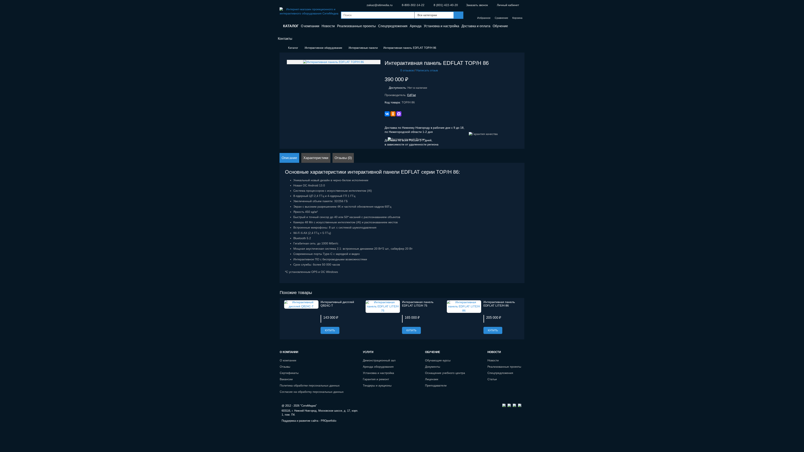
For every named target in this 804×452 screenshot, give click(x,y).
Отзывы (285, 366)
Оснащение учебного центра (445, 373)
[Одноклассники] (393, 113)
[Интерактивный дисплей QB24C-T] (301, 304)
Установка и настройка (378, 373)
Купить (330, 330)
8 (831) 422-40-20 (446, 5)
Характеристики (315, 158)
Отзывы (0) (343, 158)
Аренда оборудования (378, 366)
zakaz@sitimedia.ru (380, 5)
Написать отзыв (427, 70)
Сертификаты (289, 373)
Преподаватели (436, 385)
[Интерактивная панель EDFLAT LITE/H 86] (464, 306)
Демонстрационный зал (379, 360)
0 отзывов (407, 70)
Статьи (492, 379)
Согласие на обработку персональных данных (312, 391)
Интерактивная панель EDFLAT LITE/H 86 (499, 303)
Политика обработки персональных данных (310, 385)
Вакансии (286, 379)
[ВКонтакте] (387, 113)
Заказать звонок (477, 5)
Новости (493, 360)
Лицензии (431, 379)
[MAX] (398, 113)
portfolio (328, 420)
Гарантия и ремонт (376, 379)
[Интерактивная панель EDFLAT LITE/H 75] (383, 306)
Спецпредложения (500, 373)
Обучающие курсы (438, 360)
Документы (432, 366)
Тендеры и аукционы (377, 385)
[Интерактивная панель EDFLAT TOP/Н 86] (333, 61)
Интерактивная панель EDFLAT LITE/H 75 (417, 303)
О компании (288, 360)
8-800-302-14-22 (413, 5)
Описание (289, 158)
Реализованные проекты (504, 366)
